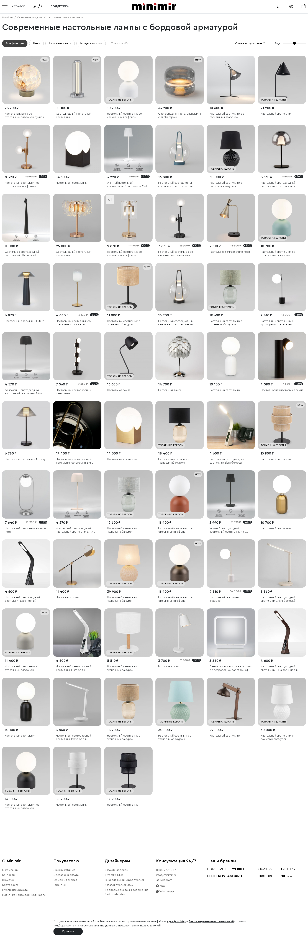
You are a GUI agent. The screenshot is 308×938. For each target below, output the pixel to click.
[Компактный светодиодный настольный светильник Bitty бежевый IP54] (77, 494)
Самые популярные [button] (250, 43)
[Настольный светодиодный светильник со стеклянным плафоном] (179, 149)
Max (162, 885)
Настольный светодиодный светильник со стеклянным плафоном (175, 184)
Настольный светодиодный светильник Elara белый (73, 668)
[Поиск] (278, 6)
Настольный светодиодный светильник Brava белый (73, 737)
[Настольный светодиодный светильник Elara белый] (77, 632)
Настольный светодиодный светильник (73, 392)
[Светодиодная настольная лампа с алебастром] (179, 80)
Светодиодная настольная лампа (282, 390)
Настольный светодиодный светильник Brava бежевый (278, 599)
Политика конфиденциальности (23, 895)
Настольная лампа (118, 390)
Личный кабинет (64, 870)
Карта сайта (10, 885)
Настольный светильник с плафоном (225, 599)
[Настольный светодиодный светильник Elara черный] (26, 563)
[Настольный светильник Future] (26, 287)
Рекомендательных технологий (211, 921)
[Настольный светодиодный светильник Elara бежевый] (231, 425)
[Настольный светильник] (282, 80)
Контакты (8, 875)
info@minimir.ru (166, 875)
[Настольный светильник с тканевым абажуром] (231, 149)
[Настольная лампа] (128, 356)
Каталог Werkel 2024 (119, 885)
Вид (277, 43)
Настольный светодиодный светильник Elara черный (22, 599)
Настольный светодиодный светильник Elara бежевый (226, 461)
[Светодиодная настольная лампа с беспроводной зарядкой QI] (231, 632)
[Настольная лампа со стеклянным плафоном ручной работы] (26, 80)
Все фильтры (15, 43)
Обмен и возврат (65, 880)
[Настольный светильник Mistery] (26, 425)
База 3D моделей (116, 870)
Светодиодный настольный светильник (73, 115)
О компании (10, 870)
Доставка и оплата (66, 875)
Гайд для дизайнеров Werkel (124, 880)
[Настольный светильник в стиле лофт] (26, 494)
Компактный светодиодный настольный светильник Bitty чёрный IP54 (23, 392)
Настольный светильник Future (24, 321)
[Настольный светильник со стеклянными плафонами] (26, 149)
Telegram (165, 880)
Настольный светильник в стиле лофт (25, 530)
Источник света (60, 43)
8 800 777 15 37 (166, 870)
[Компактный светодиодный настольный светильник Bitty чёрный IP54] (26, 356)
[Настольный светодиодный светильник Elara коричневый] (282, 632)
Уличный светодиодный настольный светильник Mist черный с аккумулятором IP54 (228, 530)
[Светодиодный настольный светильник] (77, 80)
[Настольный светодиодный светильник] (77, 356)
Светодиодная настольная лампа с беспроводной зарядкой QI (230, 668)
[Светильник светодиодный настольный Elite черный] (26, 218)
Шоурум (8, 880)
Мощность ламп (91, 43)
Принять (68, 931)
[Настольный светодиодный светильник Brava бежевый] (282, 563)
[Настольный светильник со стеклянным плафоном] (128, 80)
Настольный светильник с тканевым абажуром (225, 184)
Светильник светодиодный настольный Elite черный (22, 253)
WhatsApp (166, 891)
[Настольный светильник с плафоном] (231, 563)
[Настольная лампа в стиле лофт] (231, 218)
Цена (36, 43)
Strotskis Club (114, 875)
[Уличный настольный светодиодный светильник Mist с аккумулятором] (128, 149)
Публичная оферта (15, 890)
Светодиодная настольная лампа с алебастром (179, 115)
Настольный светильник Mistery (25, 459)
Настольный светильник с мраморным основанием (277, 323)
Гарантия (59, 885)
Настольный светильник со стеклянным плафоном (124, 115)
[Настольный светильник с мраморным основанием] (282, 287)
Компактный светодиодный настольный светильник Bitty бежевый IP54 (74, 530)
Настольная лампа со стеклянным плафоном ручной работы (24, 115)
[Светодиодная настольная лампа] (282, 356)
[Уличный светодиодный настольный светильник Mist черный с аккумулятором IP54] (231, 494)
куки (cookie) (176, 921)
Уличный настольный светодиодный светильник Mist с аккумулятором (128, 184)
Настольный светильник (276, 113)
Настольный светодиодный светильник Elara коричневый (279, 668)
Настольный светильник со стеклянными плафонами (22, 184)
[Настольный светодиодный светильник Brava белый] (77, 702)
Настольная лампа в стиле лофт (229, 251)
